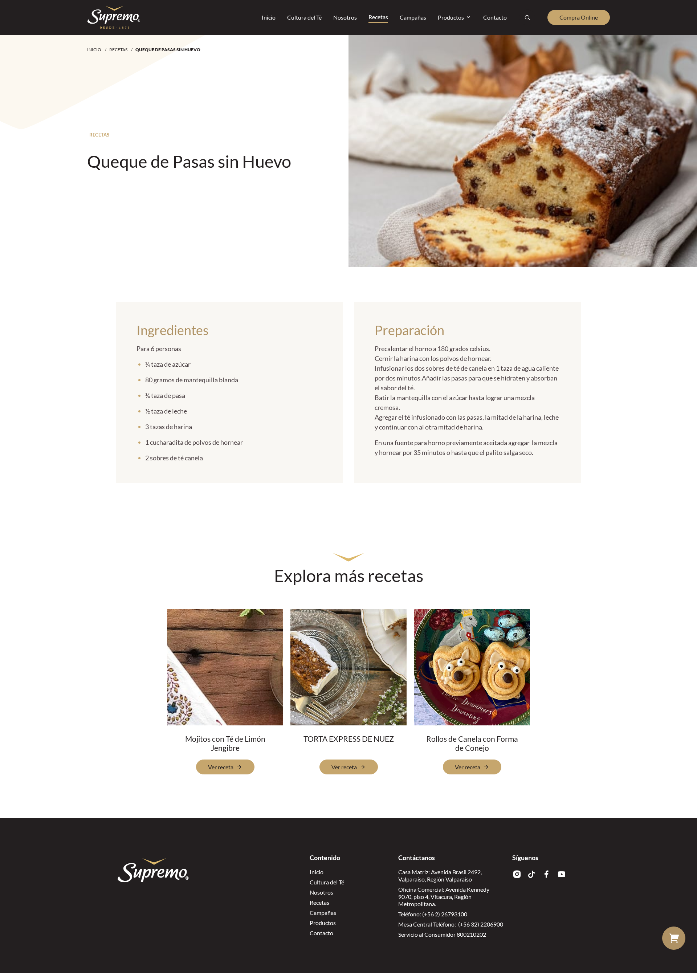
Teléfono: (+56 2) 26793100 (432, 914)
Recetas (118, 49)
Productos (323, 922)
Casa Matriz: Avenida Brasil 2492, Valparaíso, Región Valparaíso (440, 875)
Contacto (321, 932)
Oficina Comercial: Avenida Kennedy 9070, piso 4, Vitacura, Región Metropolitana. (443, 896)
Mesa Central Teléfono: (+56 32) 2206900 (450, 924)
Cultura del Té (327, 882)
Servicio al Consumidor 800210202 (442, 934)
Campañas (323, 912)
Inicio (94, 49)
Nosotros (321, 892)
